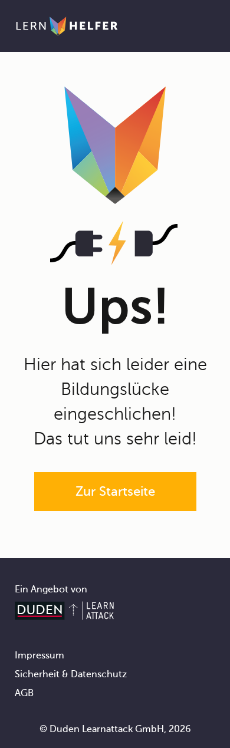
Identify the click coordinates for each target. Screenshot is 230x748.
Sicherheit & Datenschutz (71, 674)
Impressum (39, 655)
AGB (24, 693)
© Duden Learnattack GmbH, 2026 (115, 729)
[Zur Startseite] (67, 26)
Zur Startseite (115, 491)
